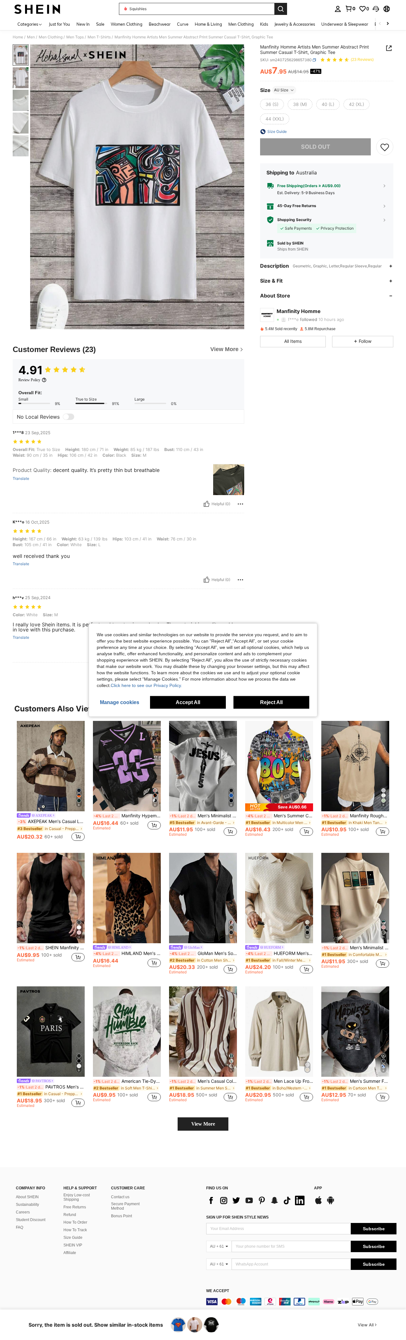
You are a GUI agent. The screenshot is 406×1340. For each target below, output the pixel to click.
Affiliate (69, 1253)
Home (18, 37)
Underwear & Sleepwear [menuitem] (344, 24)
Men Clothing (50, 37)
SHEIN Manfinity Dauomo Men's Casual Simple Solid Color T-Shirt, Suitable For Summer (51, 947)
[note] (279, 807)
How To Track (75, 1230)
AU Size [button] (281, 90)
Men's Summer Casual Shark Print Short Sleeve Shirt (279, 815)
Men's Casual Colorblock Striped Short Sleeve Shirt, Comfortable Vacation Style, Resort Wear (203, 1081)
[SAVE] (384, 146)
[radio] (272, 104)
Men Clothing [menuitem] (241, 24)
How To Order (75, 1222)
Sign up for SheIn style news (237, 1217)
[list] (257, 1200)
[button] (376, 9)
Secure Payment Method (125, 1206)
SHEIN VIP (72, 1245)
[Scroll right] (387, 24)
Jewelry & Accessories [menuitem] (294, 24)
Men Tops (75, 37)
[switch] (68, 417)
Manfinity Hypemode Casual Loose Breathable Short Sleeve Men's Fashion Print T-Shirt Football (127, 815)
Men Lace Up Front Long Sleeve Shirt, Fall (279, 1081)
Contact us (120, 1197)
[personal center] (338, 9)
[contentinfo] (301, 1301)
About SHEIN (27, 1197)
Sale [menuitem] (100, 24)
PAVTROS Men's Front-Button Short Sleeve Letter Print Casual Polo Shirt (51, 1086)
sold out (315, 146)
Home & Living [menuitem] (208, 24)
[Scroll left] (380, 24)
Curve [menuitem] (182, 24)
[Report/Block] (240, 504)
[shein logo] (37, 9)
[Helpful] (206, 504)
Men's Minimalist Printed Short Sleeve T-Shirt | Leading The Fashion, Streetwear (355, 947)
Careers (23, 1212)
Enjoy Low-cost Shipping (76, 1197)
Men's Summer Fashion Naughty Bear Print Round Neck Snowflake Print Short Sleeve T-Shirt (355, 1081)
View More (203, 1124)
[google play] (330, 1203)
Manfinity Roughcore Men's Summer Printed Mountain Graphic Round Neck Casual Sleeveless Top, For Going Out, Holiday (355, 815)
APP (318, 1188)
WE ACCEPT (217, 1291)
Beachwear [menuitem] (160, 24)
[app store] (318, 1203)
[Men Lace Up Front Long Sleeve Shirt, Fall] (279, 1031)
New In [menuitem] (83, 24)
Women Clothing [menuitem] (126, 24)
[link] (350, 8)
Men (31, 37)
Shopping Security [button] (294, 220)
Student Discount (30, 1220)
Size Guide (72, 1237)
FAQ (19, 1227)
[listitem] (50, 781)
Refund (69, 1215)
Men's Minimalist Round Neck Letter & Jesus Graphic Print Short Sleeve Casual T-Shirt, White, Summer (203, 815)
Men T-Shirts (99, 37)
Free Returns (74, 1207)
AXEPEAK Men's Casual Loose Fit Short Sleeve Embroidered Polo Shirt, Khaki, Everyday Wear (51, 821)
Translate (21, 478)
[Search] (280, 9)
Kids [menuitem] (264, 24)
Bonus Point (121, 1216)
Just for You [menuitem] (59, 24)
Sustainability (27, 1204)
